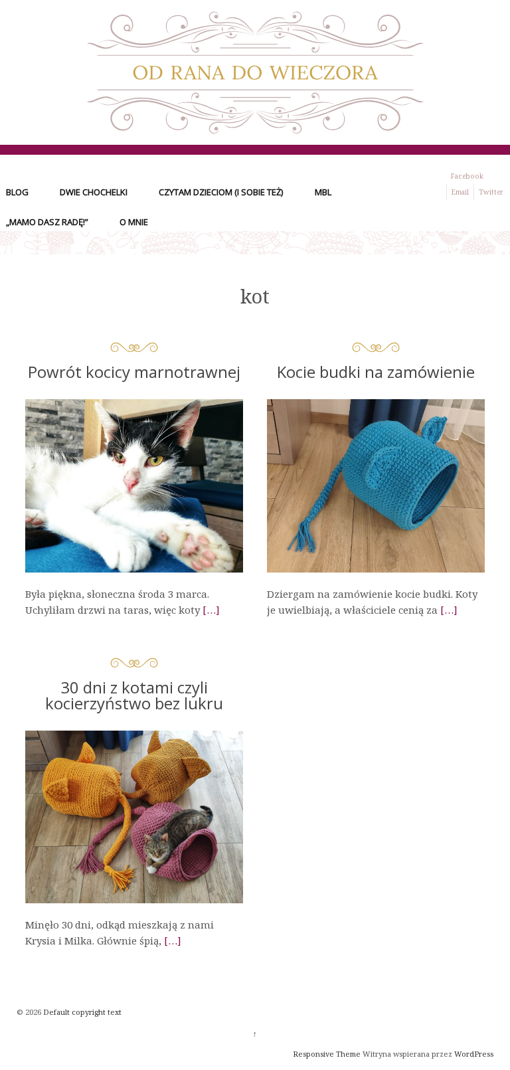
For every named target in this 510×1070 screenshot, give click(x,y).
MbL (323, 192)
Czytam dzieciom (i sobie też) (221, 192)
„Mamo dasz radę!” (47, 222)
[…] (211, 609)
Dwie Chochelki (94, 192)
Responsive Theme (327, 1054)
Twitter (491, 192)
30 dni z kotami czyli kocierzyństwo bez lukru (134, 695)
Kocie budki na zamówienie (376, 372)
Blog (17, 192)
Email (460, 192)
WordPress (473, 1054)
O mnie (134, 222)
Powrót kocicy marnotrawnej (134, 372)
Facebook (467, 176)
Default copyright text (81, 1012)
